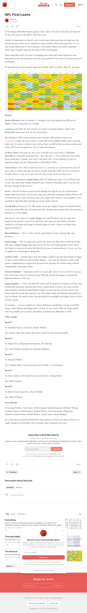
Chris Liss (13, 19)
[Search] (56, 5)
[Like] (7, 26)
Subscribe (69, 5)
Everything (10, 520)
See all (9, 566)
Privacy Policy (59, 564)
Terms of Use (54, 562)
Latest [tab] (13, 514)
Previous (13, 472)
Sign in (80, 5)
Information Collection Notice (43, 564)
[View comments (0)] (12, 26)
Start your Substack (38, 603)
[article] (43, 525)
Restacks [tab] (19, 487)
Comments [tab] (10, 487)
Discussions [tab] (21, 514)
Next (75, 472)
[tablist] (14, 487)
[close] (64, 530)
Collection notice (56, 598)
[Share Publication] (61, 5)
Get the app (54, 603)
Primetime (9, 140)
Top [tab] (7, 514)
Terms (47, 598)
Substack (33, 608)
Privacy (41, 598)
